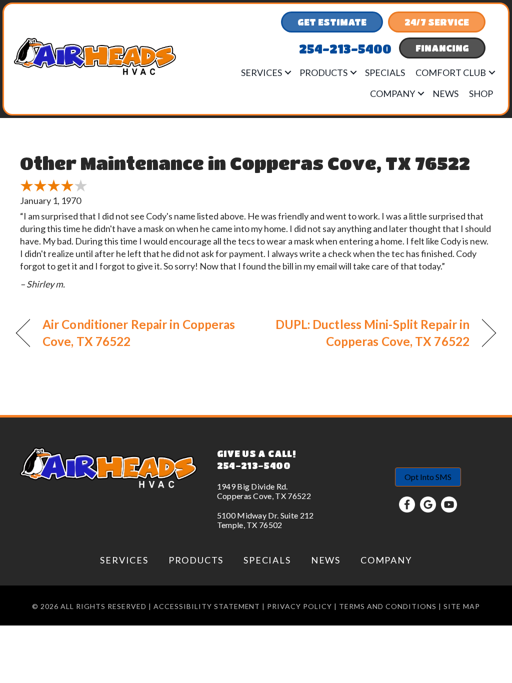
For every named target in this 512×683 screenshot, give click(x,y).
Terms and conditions (387, 606)
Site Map (462, 606)
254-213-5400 (253, 465)
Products (324, 72)
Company (392, 93)
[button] (288, 72)
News (445, 93)
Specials (385, 72)
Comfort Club (451, 72)
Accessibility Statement (207, 606)
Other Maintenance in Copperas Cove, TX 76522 (245, 162)
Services (261, 72)
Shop (481, 93)
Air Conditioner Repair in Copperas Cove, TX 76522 (138, 332)
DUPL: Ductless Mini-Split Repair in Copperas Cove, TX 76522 (370, 332)
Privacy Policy (299, 606)
